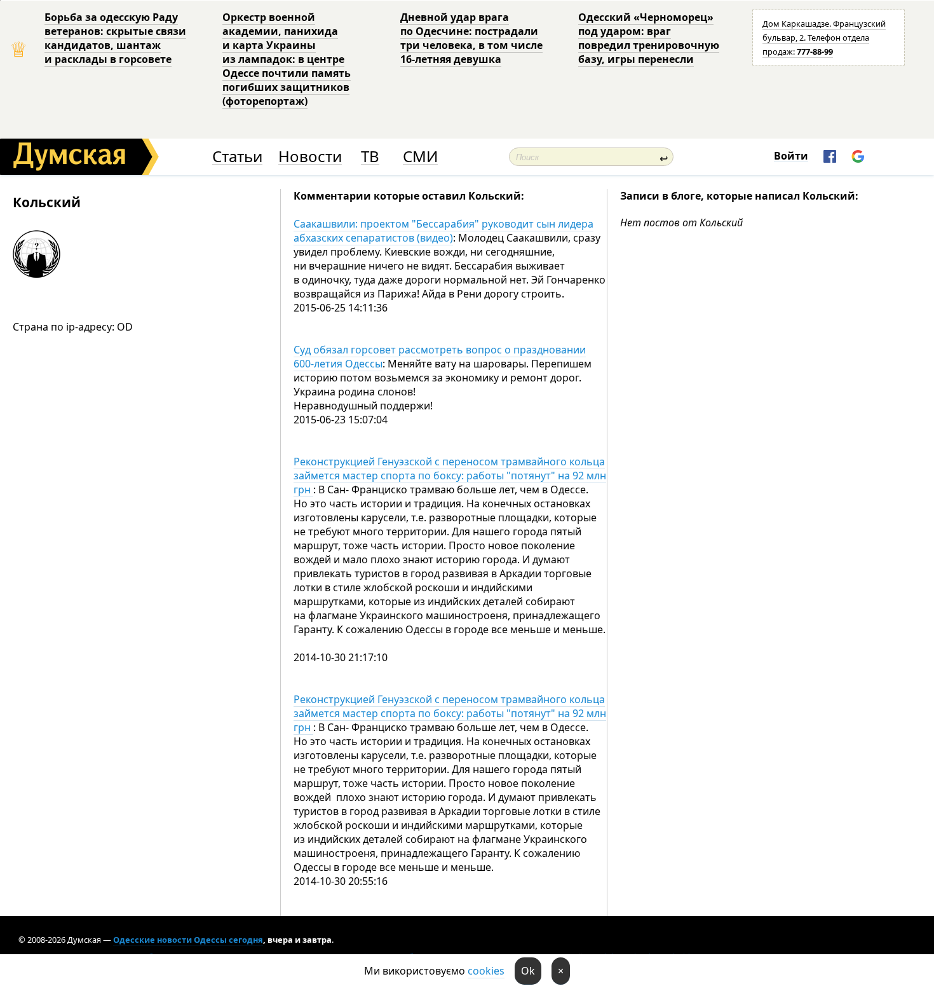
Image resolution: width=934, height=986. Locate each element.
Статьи (237, 157)
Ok (528, 971)
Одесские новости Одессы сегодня (188, 939)
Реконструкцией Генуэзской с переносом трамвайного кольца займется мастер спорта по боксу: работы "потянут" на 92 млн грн (450, 475)
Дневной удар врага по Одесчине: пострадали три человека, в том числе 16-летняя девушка (471, 38)
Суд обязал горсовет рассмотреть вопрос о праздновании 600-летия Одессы (440, 357)
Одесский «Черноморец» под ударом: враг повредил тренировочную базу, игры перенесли (648, 38)
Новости (310, 157)
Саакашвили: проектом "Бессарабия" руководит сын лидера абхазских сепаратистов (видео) (443, 231)
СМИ (420, 157)
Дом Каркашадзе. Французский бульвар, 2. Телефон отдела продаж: (824, 37)
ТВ (370, 157)
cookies (486, 971)
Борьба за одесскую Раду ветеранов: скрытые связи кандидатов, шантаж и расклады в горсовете (115, 38)
